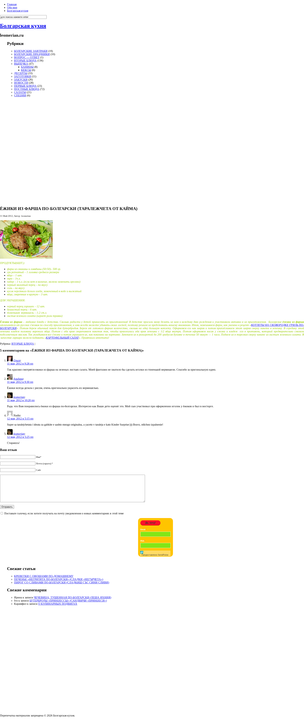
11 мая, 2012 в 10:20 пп (21, 400)
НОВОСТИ (21, 82)
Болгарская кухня (17, 10)
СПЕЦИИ (20, 95)
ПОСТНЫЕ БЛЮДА (26, 89)
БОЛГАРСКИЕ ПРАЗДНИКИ (32, 54)
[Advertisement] (17, 150)
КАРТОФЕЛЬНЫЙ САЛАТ (62, 337)
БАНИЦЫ (27, 66)
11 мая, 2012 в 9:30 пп (20, 381)
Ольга (16, 360)
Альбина (18, 378)
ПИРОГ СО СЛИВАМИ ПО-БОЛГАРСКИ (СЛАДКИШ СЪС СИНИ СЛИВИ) (61, 582)
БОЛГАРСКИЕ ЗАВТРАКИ (31, 51)
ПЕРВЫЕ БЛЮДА (25, 85)
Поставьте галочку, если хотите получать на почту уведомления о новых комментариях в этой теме (64, 513)
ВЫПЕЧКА (21, 63)
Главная (12, 4)
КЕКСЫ (26, 70)
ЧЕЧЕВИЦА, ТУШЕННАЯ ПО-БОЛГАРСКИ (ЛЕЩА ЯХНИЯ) (72, 597)
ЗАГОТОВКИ (22, 76)
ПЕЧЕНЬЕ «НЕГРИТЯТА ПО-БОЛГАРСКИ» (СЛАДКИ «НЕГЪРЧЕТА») (58, 579)
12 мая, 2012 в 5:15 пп (20, 418)
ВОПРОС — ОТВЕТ (26, 57)
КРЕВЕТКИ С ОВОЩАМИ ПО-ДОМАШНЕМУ (43, 576)
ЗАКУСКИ (20, 79)
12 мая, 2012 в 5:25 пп (20, 436)
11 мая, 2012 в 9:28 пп (20, 363)
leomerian (19, 397)
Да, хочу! (150, 522)
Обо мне (12, 7)
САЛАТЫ (20, 92)
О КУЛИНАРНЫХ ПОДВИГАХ (57, 603)
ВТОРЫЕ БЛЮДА (25, 60)
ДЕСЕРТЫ (20, 73)
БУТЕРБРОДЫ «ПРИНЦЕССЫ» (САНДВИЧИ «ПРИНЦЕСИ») (68, 600)
